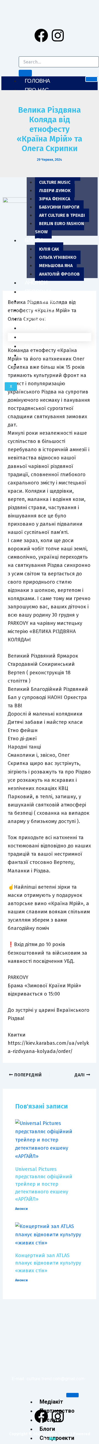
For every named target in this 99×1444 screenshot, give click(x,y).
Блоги (34, 240)
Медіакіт (51, 1401)
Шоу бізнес (41, 301)
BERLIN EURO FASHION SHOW (59, 227)
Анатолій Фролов (59, 274)
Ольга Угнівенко (57, 257)
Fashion (36, 328)
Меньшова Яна (56, 265)
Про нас (37, 90)
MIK (52, 1438)
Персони (38, 292)
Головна (37, 81)
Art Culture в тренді (62, 215)
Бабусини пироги (59, 207)
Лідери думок (55, 190)
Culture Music (54, 182)
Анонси (36, 282)
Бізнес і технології (52, 346)
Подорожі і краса (51, 355)
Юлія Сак (49, 249)
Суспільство (43, 337)
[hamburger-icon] (91, 79)
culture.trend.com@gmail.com (55, 1378)
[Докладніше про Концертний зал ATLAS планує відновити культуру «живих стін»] (49, 1234)
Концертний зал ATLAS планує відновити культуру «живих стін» (48, 1263)
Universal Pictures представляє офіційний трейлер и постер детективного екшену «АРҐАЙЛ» (43, 1184)
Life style (39, 310)
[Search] (25, 73)
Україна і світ (44, 364)
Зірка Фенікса (54, 198)
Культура (38, 319)
